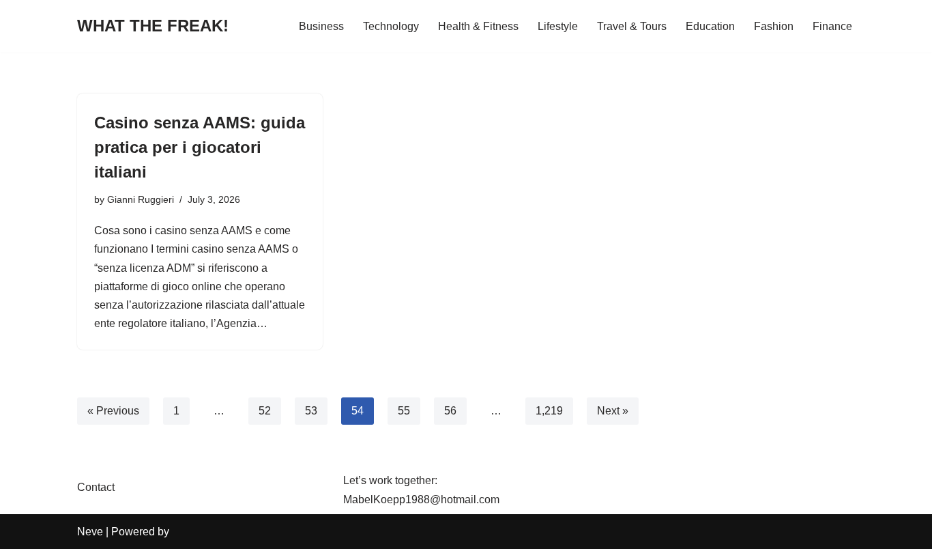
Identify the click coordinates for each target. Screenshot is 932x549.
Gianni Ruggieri (140, 199)
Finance (832, 26)
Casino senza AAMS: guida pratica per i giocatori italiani (199, 147)
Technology (391, 26)
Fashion (773, 26)
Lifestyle (558, 26)
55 (404, 411)
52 (265, 411)
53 (311, 411)
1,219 (549, 411)
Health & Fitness (478, 26)
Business (321, 26)
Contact (96, 487)
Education (710, 26)
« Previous (113, 411)
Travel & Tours (632, 26)
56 (450, 411)
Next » (612, 411)
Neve (90, 531)
